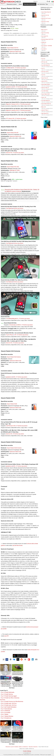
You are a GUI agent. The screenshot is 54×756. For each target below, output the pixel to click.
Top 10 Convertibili (5, 712)
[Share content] (3, 659)
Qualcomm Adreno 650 (15, 51)
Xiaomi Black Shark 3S (46, 12)
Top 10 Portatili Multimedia (7, 692)
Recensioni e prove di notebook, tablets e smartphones (17, 746)
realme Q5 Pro (44, 81)
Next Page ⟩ (11, 687)
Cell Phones (9, 425)
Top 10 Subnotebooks (6, 709)
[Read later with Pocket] (25, 659)
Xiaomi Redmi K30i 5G (12, 132)
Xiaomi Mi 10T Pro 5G (45, 18)
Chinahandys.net (13, 325)
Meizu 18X (43, 107)
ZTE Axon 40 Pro (44, 71)
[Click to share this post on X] (18, 659)
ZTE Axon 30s (44, 62)
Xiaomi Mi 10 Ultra (45, 21)
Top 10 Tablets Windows (7, 716)
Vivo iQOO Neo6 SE (45, 65)
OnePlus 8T (43, 42)
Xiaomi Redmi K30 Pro (12, 48)
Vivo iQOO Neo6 (44, 90)
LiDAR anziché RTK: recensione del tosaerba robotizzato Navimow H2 (17, 673)
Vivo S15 (43, 74)
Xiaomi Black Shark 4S (46, 103)
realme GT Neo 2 (44, 110)
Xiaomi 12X (43, 97)
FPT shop (8, 118)
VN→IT (19, 104)
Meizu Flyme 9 (44, 29)
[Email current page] (36, 659)
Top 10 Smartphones (6, 718)
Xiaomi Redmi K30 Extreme (14, 357)
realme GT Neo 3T (45, 87)
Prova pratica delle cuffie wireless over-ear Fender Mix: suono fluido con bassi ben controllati (17, 684)
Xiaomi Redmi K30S (12, 404)
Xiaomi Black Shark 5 (45, 84)
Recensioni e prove (12, 4)
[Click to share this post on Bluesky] (14, 659)
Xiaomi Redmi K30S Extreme (14, 448)
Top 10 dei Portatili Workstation (8, 707)
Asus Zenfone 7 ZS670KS (46, 45)
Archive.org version (21, 68)
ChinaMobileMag (10, 318)
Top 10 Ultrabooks (5, 710)
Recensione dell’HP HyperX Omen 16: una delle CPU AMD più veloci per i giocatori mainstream (6, 684)
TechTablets (9, 208)
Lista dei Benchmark (17, 545)
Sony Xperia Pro (44, 36)
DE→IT (18, 318)
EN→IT (14, 68)
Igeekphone (9, 87)
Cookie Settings (27, 751)
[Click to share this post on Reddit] (21, 659)
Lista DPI (6, 636)
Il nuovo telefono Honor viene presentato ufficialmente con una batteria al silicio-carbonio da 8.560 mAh (6, 728)
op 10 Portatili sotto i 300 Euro (9, 703)
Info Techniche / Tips (42, 4)
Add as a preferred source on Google (21, 655)
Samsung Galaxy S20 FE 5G (47, 39)
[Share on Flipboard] (29, 659)
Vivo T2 (43, 68)
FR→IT (16, 335)
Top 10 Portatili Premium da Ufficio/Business (12, 701)
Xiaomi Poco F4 (44, 78)
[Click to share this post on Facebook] (6, 659)
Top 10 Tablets (4, 714)
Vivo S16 (43, 58)
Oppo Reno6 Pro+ (45, 113)
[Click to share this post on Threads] (10, 659)
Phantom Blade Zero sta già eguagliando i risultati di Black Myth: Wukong (17, 741)
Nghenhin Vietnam (10, 104)
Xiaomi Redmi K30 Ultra (13, 166)
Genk (7, 152)
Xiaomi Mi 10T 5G (45, 15)
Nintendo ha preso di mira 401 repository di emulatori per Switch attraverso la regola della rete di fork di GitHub (17, 728)
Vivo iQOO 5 (44, 49)
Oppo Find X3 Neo (45, 32)
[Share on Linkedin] (32, 659)
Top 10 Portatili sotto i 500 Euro (9, 705)
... (52, 4)
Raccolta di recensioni (29, 4)
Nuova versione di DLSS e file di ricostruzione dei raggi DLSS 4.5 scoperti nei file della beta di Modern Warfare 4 (5, 740)
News (20, 4)
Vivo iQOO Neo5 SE (45, 100)
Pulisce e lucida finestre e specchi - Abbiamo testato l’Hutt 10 (6, 673)
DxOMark (8, 68)
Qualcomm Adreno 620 (15, 136)
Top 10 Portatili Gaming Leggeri (9, 696)
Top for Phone (9, 335)
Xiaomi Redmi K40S (45, 94)
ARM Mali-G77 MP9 (15, 170)
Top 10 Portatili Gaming (7, 694)
